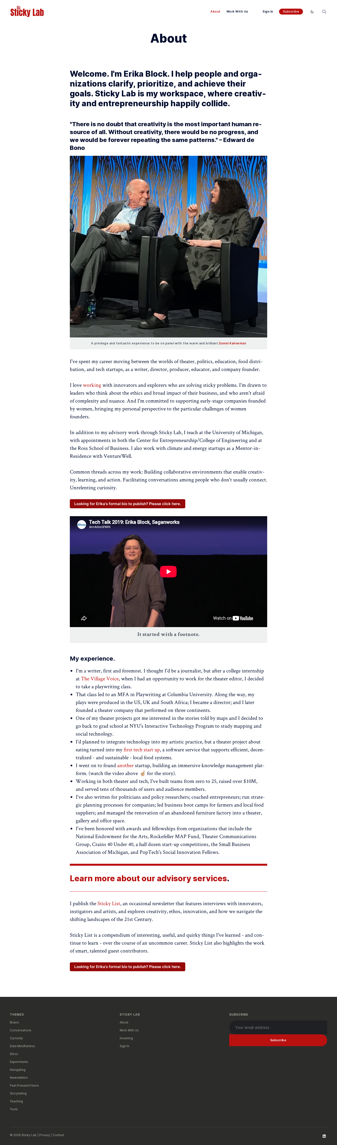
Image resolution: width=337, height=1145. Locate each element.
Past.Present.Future (24, 1085)
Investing (126, 1038)
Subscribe (291, 11)
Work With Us (237, 11)
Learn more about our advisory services (148, 878)
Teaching (16, 1101)
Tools (14, 1109)
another (125, 765)
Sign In (267, 11)
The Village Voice (100, 678)
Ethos (14, 1054)
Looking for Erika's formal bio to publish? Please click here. (127, 503)
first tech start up (142, 749)
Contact (58, 1135)
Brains (14, 1022)
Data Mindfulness (22, 1046)
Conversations (20, 1030)
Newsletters (19, 1077)
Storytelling (18, 1093)
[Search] (324, 11)
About (215, 11)
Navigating (17, 1070)
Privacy (44, 1135)
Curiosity (16, 1038)
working (92, 384)
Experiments (19, 1062)
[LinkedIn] (324, 1136)
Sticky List (108, 903)
